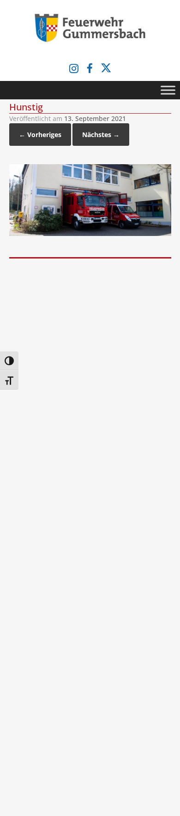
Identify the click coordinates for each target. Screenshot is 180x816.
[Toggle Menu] (168, 90)
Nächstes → (101, 134)
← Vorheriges (40, 134)
